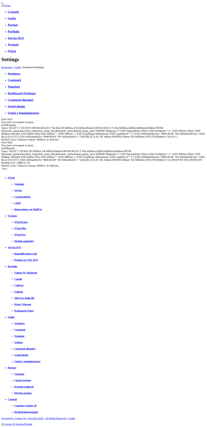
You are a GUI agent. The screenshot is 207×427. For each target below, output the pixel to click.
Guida (17, 67)
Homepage (6, 67)
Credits (71, 418)
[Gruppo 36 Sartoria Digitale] (16, 424)
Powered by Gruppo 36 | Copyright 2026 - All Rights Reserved (33, 418)
